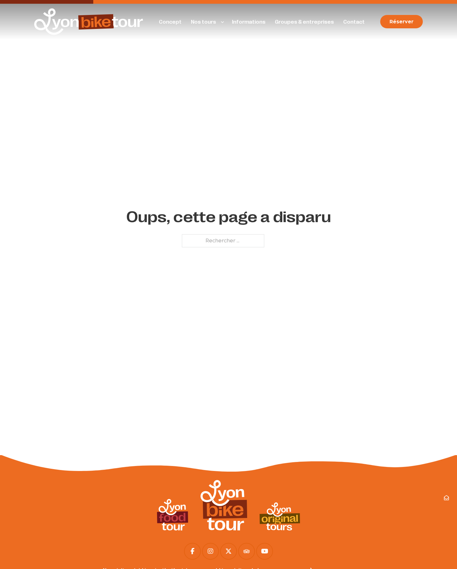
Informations (248, 22)
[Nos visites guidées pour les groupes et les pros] (280, 516)
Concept (170, 22)
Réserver (401, 21)
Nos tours (203, 22)
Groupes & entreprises (304, 22)
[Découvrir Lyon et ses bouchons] (172, 514)
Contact (354, 22)
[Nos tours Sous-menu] (222, 22)
